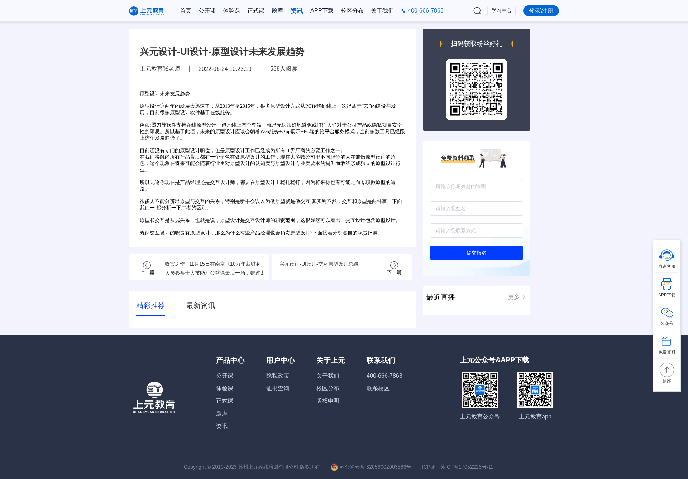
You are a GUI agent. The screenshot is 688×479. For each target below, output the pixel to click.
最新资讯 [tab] (200, 305)
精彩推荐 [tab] (150, 305)
